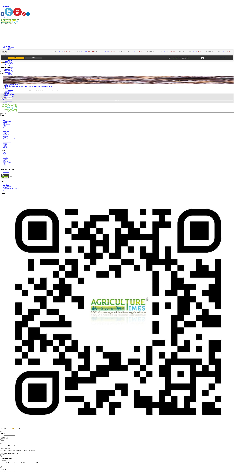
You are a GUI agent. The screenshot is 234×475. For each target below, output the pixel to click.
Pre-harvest (10, 65)
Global (4, 125)
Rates (4, 97)
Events (4, 145)
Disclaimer (5, 187)
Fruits (4, 135)
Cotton (9, 61)
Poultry (6, 69)
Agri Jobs (7, 102)
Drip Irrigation (10, 63)
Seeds (9, 46)
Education (5, 144)
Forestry (4, 139)
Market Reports (6, 165)
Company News (6, 131)
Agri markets (7, 93)
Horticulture (5, 136)
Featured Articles (6, 172)
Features (4, 102)
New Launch (10, 90)
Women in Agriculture (7, 121)
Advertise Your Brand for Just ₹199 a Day (11, 188)
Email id (2, 436)
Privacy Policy (6, 185)
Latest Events (5, 196)
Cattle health (5, 153)
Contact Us (5, 190)
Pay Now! (2, 454)
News (4, 43)
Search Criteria (3, 69)
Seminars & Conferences (12, 75)
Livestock (7, 65)
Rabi (4, 155)
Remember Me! (5, 438)
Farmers (6, 72)
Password (2, 437)
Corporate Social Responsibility (14, 84)
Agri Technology (8, 92)
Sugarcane (5, 159)
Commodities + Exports (10, 97)
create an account (8, 442)
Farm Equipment (8, 62)
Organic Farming (6, 140)
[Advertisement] (77, 32)
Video (4, 99)
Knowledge (5, 137)
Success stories (11, 74)
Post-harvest (10, 75)
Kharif (4, 160)
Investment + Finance (7, 142)
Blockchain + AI (6, 132)
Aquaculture (7, 63)
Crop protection (11, 47)
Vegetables (5, 146)
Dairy (6, 54)
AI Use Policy (5, 189)
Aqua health (10, 64)
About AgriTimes (6, 184)
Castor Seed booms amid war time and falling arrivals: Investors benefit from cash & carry (28, 86)
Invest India (7, 99)
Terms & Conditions (7, 186)
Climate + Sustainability (10, 94)
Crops (6, 45)
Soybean (9, 48)
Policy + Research (8, 87)
